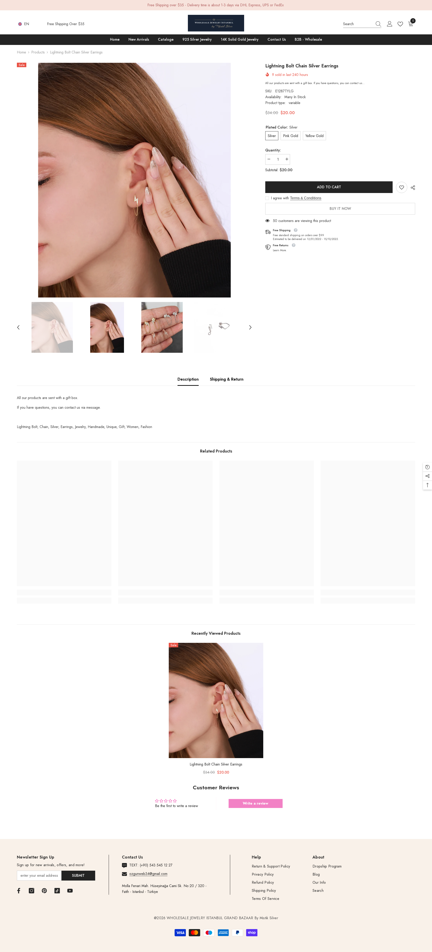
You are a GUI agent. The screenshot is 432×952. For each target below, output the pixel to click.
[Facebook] (18, 890)
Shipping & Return (226, 379)
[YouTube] (70, 890)
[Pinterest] (44, 890)
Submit (78, 875)
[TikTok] (57, 890)
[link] (401, 187)
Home (21, 52)
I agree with (280, 198)
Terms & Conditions (305, 198)
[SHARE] (411, 187)
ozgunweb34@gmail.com (148, 873)
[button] (18, 327)
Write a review (255, 803)
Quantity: (273, 150)
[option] (134, 180)
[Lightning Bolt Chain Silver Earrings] (216, 700)
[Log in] (389, 24)
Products (38, 52)
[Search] (362, 24)
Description (188, 379)
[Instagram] (31, 890)
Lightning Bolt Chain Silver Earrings (216, 764)
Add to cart (329, 187)
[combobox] (358, 24)
